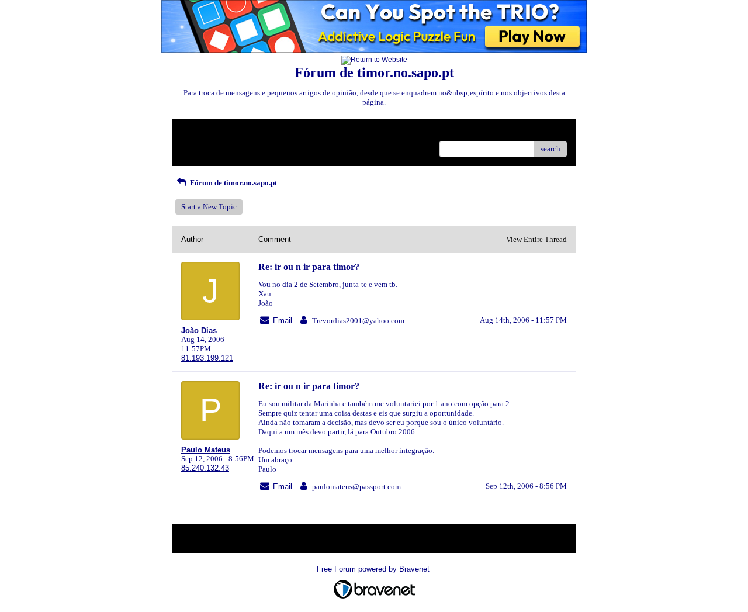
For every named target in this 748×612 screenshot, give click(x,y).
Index (256, 131)
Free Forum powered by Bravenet (374, 569)
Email (282, 320)
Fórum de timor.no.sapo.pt (232, 182)
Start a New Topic (209, 206)
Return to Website (209, 131)
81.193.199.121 (207, 358)
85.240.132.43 (205, 468)
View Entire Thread (536, 239)
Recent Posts (201, 145)
